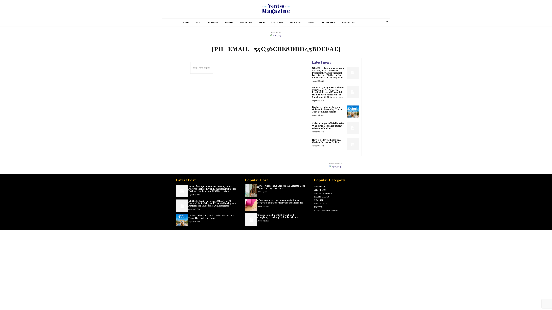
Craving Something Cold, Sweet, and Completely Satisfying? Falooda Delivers (277, 216)
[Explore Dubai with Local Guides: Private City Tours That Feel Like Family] (353, 111)
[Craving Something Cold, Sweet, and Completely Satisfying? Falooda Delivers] (251, 219)
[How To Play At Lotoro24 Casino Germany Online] (353, 144)
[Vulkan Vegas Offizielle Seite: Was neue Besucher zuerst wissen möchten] (353, 128)
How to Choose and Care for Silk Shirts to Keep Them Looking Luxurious (281, 187)
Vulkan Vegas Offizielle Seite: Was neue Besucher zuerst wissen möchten (328, 126)
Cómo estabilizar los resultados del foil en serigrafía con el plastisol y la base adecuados (280, 201)
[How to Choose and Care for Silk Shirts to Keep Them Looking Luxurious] (251, 190)
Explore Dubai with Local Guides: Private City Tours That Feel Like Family (327, 109)
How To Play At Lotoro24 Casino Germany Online (326, 141)
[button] (387, 22)
